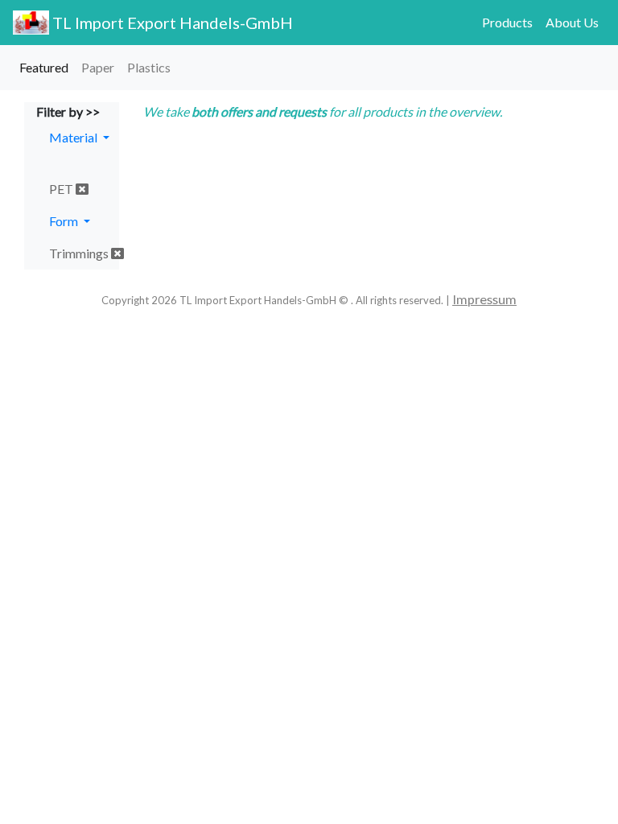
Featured (43, 67)
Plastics (149, 67)
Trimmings (80, 253)
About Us (572, 22)
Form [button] (64, 221)
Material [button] (74, 137)
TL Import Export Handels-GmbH (171, 22)
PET (62, 188)
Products (507, 22)
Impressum (484, 299)
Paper (97, 67)
